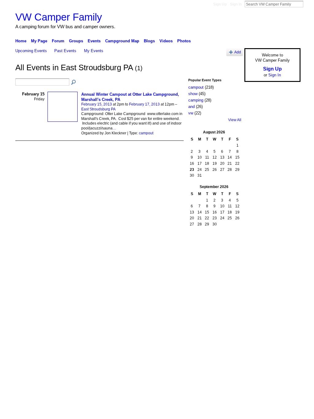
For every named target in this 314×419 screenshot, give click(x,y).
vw (190, 113)
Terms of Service (287, 245)
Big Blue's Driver (61, 245)
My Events (93, 50)
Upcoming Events (31, 50)
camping (195, 100)
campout (146, 133)
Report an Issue (255, 245)
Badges (230, 245)
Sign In (236, 4)
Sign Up (220, 4)
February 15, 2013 (96, 104)
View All (234, 120)
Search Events (74, 82)
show (192, 93)
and (191, 106)
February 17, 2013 (144, 104)
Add (237, 52)
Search (308, 4)
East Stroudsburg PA (98, 109)
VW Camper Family (58, 17)
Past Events (65, 50)
